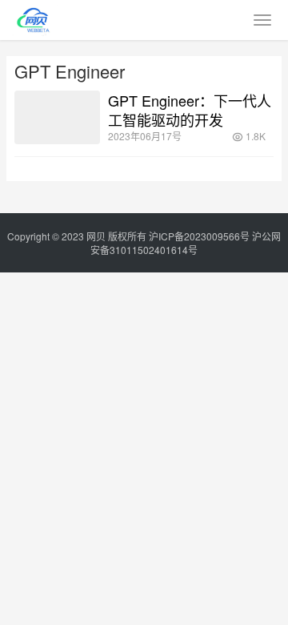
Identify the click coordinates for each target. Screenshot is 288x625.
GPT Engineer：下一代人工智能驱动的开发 (189, 110)
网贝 (96, 236)
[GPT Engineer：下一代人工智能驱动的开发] (57, 117)
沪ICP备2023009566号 (200, 236)
